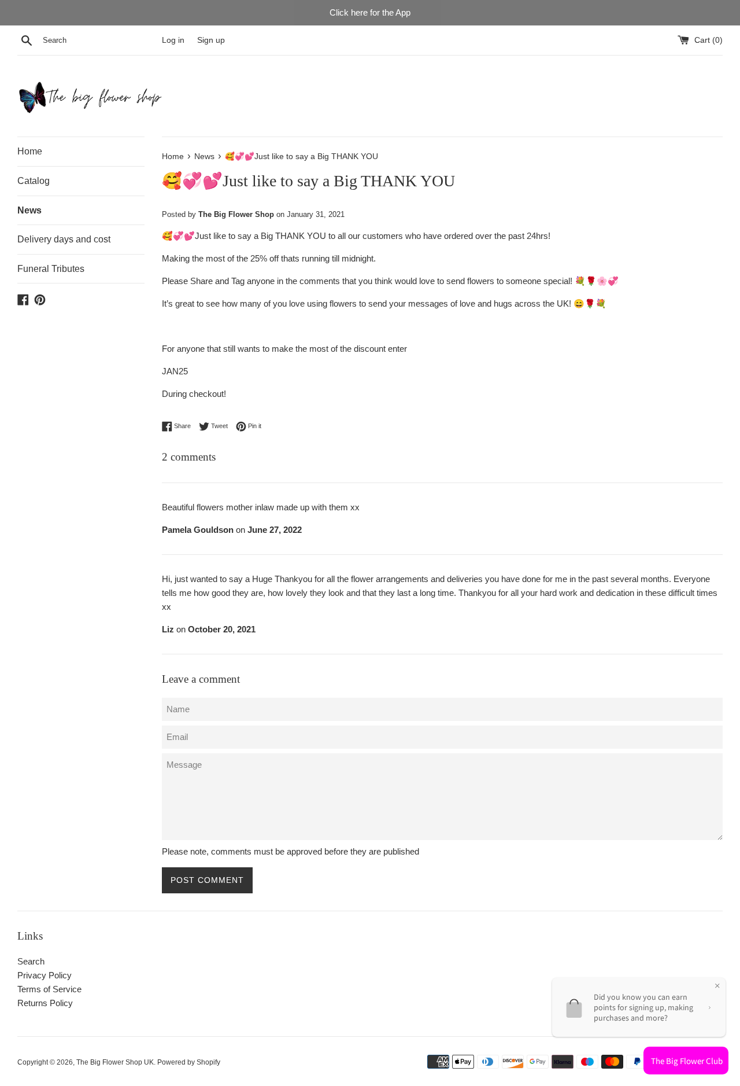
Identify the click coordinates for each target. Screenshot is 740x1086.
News (29, 210)
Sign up (211, 40)
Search (31, 961)
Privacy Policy (44, 975)
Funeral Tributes (50, 269)
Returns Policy (45, 1003)
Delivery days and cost (63, 239)
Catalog (33, 181)
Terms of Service (49, 989)
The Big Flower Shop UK (115, 1062)
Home (29, 151)
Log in (173, 40)
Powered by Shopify (188, 1062)
